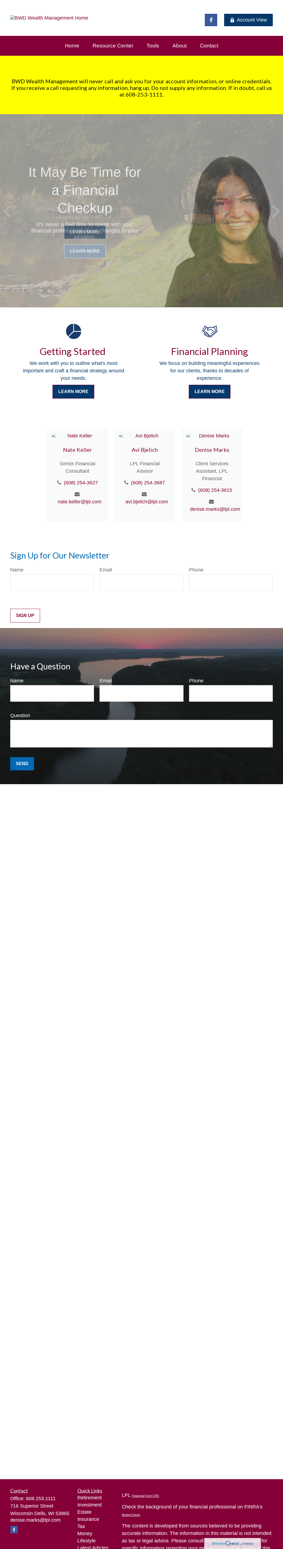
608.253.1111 (41, 1498)
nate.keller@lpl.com (79, 501)
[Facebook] (211, 20)
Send (22, 763)
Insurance (88, 1519)
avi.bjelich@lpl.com (146, 501)
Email (105, 570)
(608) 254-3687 (148, 482)
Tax (81, 1526)
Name (16, 570)
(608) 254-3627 (81, 482)
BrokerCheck (131, 1514)
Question (20, 715)
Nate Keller (77, 449)
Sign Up (25, 615)
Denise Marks (212, 449)
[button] (72, 45)
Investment (89, 1505)
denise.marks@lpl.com (214, 509)
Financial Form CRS (145, 1495)
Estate (84, 1512)
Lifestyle (86, 1540)
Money (84, 1533)
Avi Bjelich (145, 449)
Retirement (89, 1497)
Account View (252, 20)
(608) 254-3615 (215, 490)
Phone (196, 570)
